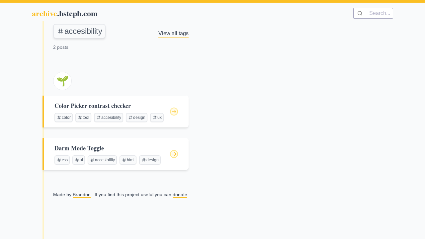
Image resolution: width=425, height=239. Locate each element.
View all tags (173, 33)
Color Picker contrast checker (92, 105)
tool (86, 117)
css (65, 160)
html (130, 160)
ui (81, 160)
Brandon (82, 194)
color (66, 117)
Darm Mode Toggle (79, 148)
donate (180, 194)
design (139, 117)
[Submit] (361, 13)
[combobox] (373, 13)
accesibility (83, 31)
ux (159, 117)
